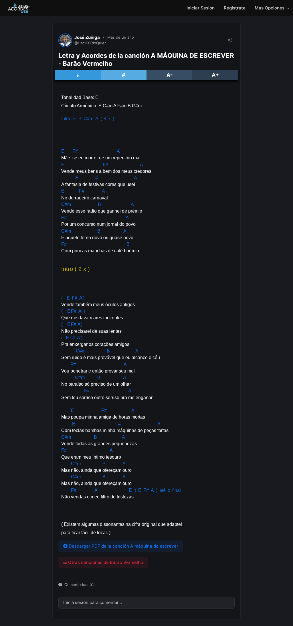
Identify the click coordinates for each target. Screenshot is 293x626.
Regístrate (235, 8)
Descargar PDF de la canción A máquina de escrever (123, 546)
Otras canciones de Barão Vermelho (105, 562)
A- (170, 75)
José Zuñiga (87, 37)
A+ (215, 75)
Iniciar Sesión (201, 8)
